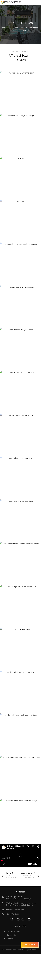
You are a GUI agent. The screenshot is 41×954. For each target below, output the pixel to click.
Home (4, 28)
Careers (10, 938)
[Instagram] (18, 919)
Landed (24, 28)
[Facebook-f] (12, 919)
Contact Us (11, 935)
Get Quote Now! (13, 932)
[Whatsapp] (23, 919)
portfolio (14, 28)
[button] (30, 945)
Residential (34, 28)
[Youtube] (29, 919)
